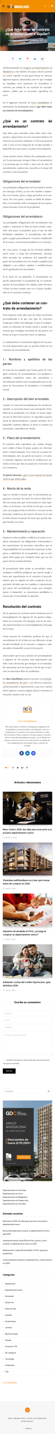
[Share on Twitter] (20, 58)
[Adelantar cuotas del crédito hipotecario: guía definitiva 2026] (27, 960)
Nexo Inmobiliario (21, 40)
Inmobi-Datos (10, 1321)
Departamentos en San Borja (14, 1190)
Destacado (9, 1296)
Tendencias (9, 1365)
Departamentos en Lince (13, 1194)
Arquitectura (10, 1284)
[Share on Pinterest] (27, 768)
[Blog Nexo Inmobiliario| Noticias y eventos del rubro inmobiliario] (18, 6)
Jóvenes (8, 1328)
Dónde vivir (9, 1302)
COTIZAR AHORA (10, 1383)
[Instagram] (33, 753)
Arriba (28, 1428)
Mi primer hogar (11, 1334)
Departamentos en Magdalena (15, 1197)
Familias (8, 1315)
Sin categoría (10, 1353)
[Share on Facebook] (13, 58)
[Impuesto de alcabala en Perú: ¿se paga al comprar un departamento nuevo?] (27, 910)
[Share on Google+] (22, 768)
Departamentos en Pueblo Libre (15, 1200)
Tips (27, 22)
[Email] (42, 58)
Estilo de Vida (10, 1309)
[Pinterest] (27, 58)
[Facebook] (21, 753)
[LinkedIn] (35, 58)
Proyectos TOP (11, 1346)
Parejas (8, 1340)
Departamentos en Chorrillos (14, 1204)
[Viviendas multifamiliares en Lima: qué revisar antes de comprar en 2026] (27, 859)
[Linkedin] (27, 753)
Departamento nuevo (13, 1290)
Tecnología (9, 1359)
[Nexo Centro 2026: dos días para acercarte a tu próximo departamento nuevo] (27, 808)
